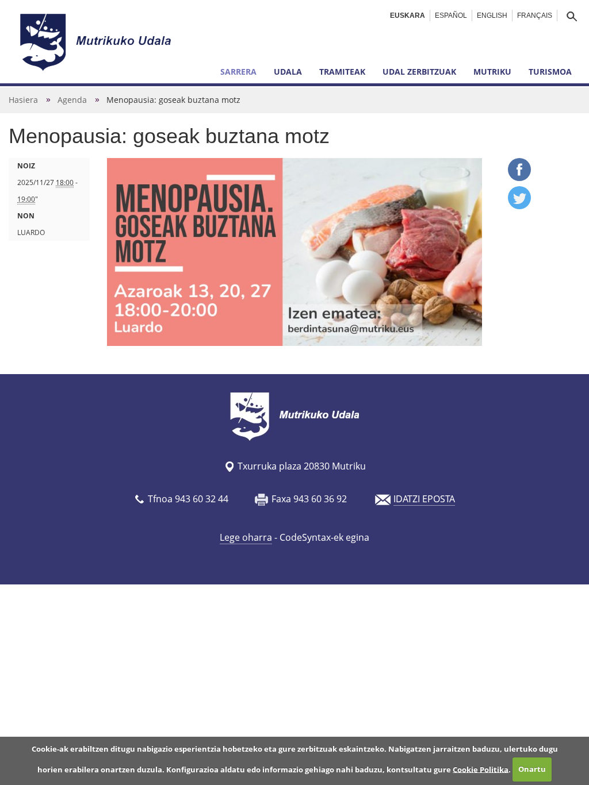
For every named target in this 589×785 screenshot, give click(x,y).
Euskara (407, 15)
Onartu (532, 769)
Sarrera (238, 71)
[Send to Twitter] (519, 205)
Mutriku (492, 71)
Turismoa (550, 71)
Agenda (72, 99)
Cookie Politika (480, 769)
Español (451, 15)
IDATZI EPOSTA (424, 498)
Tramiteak (342, 71)
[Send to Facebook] (519, 177)
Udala (288, 71)
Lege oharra (246, 537)
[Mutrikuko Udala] (97, 42)
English (492, 15)
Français (534, 15)
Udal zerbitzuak (419, 71)
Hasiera (23, 99)
